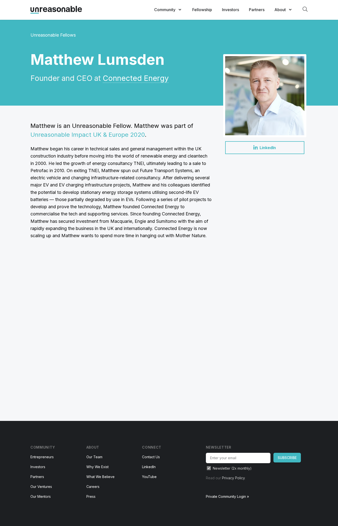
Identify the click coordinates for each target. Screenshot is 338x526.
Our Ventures (41, 486)
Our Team (94, 457)
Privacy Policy (233, 478)
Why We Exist (97, 467)
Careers (92, 486)
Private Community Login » (227, 496)
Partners (257, 9)
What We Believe (100, 477)
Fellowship (202, 9)
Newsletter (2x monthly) (232, 468)
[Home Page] (56, 10)
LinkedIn (149, 467)
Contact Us (151, 457)
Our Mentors (40, 496)
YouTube (149, 477)
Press (91, 496)
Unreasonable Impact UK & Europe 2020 (87, 134)
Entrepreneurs (42, 457)
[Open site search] (305, 9)
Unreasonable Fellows (53, 35)
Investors (230, 9)
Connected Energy (136, 78)
